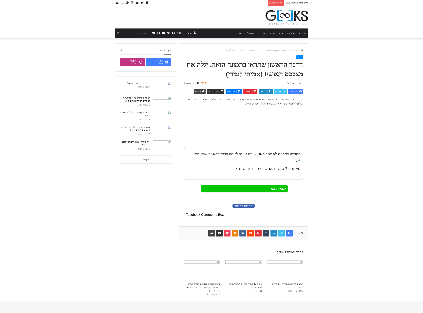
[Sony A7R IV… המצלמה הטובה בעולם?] (162, 117)
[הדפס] (211, 233)
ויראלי (290, 50)
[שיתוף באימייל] (219, 233)
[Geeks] (286, 17)
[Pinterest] (258, 233)
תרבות (272, 33)
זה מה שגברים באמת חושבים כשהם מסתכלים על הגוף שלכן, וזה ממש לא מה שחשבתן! (203, 287)
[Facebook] (289, 233)
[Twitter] (281, 233)
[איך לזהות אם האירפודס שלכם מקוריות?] (162, 146)
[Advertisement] (282, 126)
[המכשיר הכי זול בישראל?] (162, 88)
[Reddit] (250, 233)
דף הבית (302, 33)
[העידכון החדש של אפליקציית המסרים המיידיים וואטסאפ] (162, 102)
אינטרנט (261, 33)
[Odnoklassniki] (235, 233)
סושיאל (250, 33)
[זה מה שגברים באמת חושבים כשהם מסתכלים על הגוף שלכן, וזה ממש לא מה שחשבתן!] (202, 270)
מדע (281, 33)
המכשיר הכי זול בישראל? (138, 83)
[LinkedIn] (273, 233)
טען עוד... (145, 159)
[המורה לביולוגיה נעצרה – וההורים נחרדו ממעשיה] (285, 270)
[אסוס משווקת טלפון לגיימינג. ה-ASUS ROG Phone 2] (162, 132)
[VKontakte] (242, 233)
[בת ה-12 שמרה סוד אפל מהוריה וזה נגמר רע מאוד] (243, 270)
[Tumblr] (266, 233)
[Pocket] (227, 233)
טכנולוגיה (291, 33)
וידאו (241, 33)
